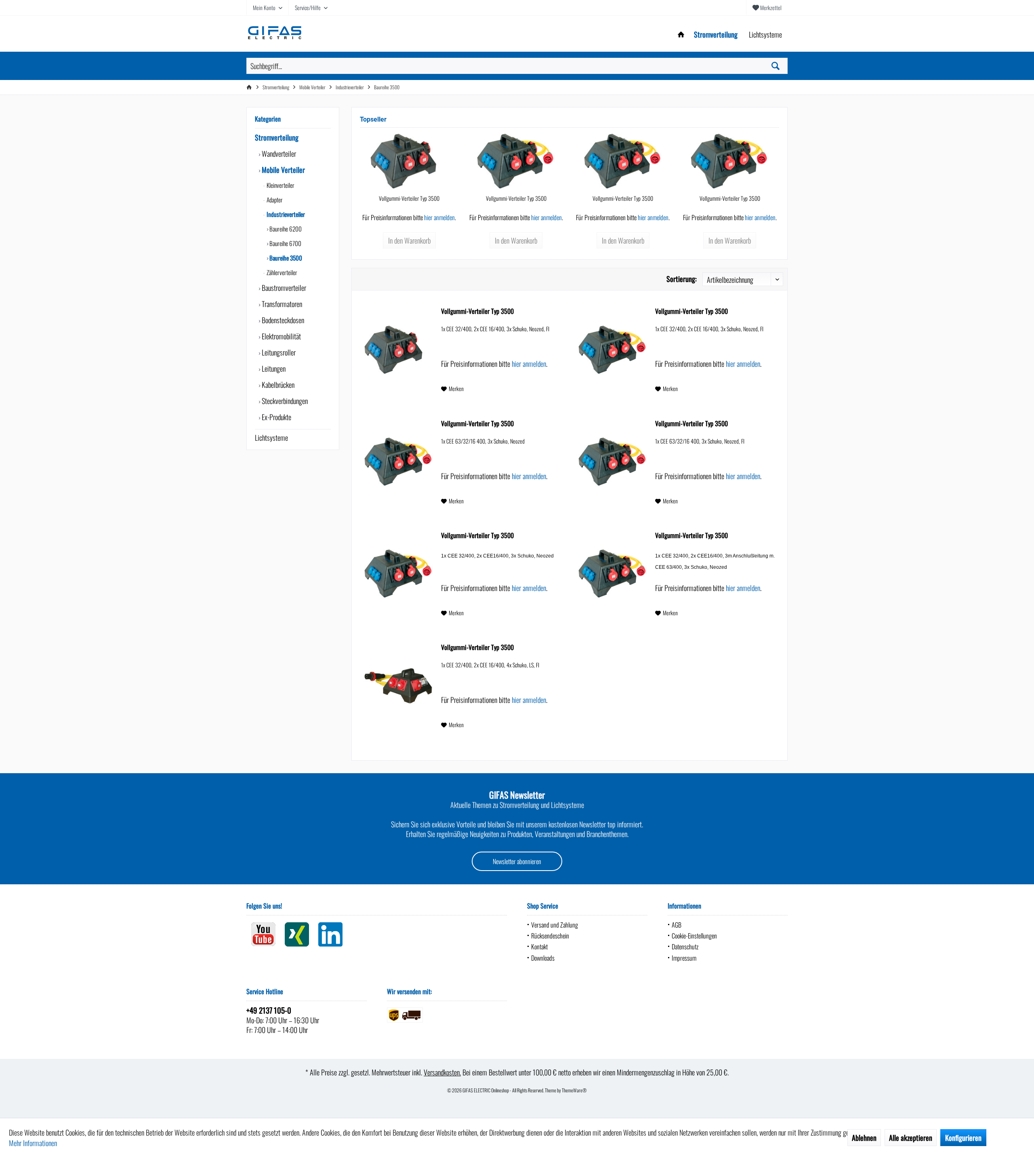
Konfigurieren (963, 1137)
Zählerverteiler (281, 272)
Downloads (543, 958)
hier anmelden (439, 217)
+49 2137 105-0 (268, 1010)
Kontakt (539, 946)
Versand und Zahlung (554, 925)
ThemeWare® (574, 1090)
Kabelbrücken (277, 384)
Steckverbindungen (284, 400)
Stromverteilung (276, 137)
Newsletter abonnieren (517, 861)
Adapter (274, 199)
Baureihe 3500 (285, 257)
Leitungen (273, 368)
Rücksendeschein (550, 935)
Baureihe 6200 (285, 228)
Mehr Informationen (33, 1143)
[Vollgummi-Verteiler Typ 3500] (409, 162)
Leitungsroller (278, 352)
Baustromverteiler (283, 287)
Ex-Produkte (275, 417)
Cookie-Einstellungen (694, 935)
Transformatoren (281, 304)
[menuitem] (767, 7)
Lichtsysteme (271, 437)
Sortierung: (681, 278)
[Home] (681, 34)
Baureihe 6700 (284, 243)
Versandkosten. (442, 1072)
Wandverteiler (278, 153)
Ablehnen (864, 1137)
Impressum (684, 958)
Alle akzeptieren (910, 1137)
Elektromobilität (280, 336)
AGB (676, 925)
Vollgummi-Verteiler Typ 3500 (409, 198)
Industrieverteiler (285, 214)
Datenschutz (685, 946)
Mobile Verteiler (282, 169)
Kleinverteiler (279, 185)
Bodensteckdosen (282, 320)
